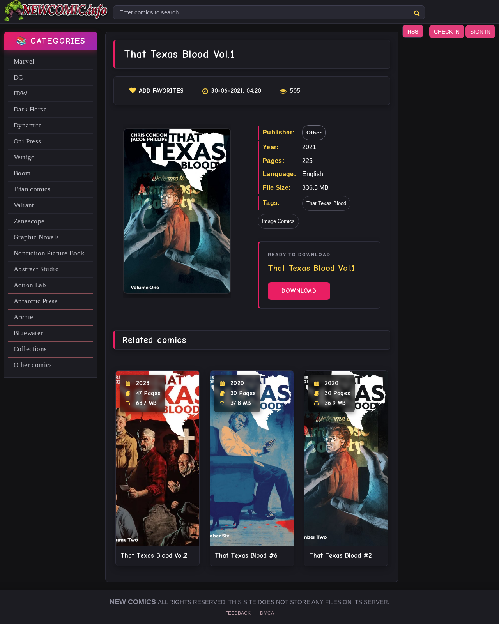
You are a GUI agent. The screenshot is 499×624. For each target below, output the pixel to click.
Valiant (24, 205)
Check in (447, 31)
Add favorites (161, 90)
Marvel (24, 61)
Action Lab (30, 285)
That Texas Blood (326, 203)
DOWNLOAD (299, 290)
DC (18, 77)
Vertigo (24, 157)
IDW (20, 93)
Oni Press (27, 141)
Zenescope (29, 221)
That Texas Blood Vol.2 (153, 555)
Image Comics (278, 221)
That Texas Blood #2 (340, 555)
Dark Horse (30, 109)
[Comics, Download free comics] (56, 15)
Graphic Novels (36, 237)
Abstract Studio (36, 269)
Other (313, 132)
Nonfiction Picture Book (49, 253)
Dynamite (28, 125)
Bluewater (28, 333)
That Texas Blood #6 (246, 555)
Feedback (238, 613)
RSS (412, 31)
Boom (22, 173)
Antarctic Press (36, 301)
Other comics (33, 365)
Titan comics (32, 189)
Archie (23, 317)
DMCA (267, 613)
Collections (30, 349)
